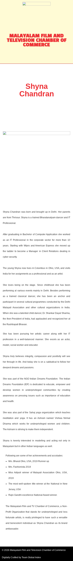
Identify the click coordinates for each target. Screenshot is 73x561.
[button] (36, 56)
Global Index (34, 557)
